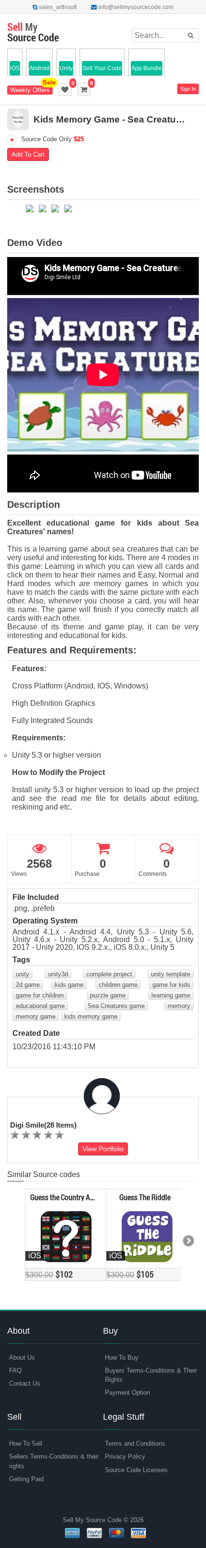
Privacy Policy (125, 1456)
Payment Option (127, 1392)
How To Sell (25, 1443)
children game (118, 984)
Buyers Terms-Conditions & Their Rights (151, 1375)
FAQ (15, 1370)
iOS (15, 68)
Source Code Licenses (136, 1470)
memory (179, 1005)
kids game (69, 984)
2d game (28, 984)
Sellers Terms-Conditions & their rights (54, 1461)
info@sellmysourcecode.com (135, 7)
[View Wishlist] (65, 89)
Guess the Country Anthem (64, 1197)
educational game (40, 1005)
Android (39, 68)
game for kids (171, 984)
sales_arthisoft (57, 7)
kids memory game (90, 1016)
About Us (22, 1357)
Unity (66, 68)
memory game (36, 1016)
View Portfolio (103, 1149)
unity (22, 974)
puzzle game (108, 995)
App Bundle (146, 68)
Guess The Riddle (145, 1197)
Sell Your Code (102, 68)
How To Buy (121, 1357)
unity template (170, 974)
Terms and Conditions (135, 1443)
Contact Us (24, 1383)
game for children (40, 995)
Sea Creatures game (116, 1005)
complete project (109, 974)
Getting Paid (26, 1479)
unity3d (58, 974)
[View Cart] (84, 89)
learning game (170, 995)
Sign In (188, 89)
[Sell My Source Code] (33, 33)
